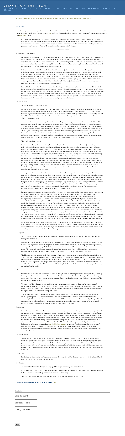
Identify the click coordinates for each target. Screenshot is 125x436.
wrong (49, 33)
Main (61, 18)
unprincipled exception (57, 324)
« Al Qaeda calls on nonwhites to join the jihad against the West (36, 18)
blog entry (22, 35)
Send (55, 382)
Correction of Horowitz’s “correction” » (77, 18)
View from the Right (26, 5)
